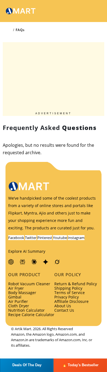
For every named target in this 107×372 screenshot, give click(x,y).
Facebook (16, 237)
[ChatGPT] (11, 262)
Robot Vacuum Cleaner (29, 283)
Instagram (76, 237)
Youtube (60, 237)
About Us (62, 305)
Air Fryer (16, 288)
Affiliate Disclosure (71, 301)
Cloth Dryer (18, 305)
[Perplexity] (23, 262)
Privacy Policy (66, 297)
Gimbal (14, 297)
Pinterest (44, 237)
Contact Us (64, 310)
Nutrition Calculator (26, 310)
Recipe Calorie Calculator (31, 314)
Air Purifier (18, 301)
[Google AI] (46, 262)
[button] (83, 11)
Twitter (30, 237)
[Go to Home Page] (10, 30)
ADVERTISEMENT (53, 113)
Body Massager (22, 292)
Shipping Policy (68, 288)
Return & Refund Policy (75, 283)
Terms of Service (69, 292)
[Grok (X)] (57, 262)
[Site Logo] (20, 11)
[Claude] (34, 262)
